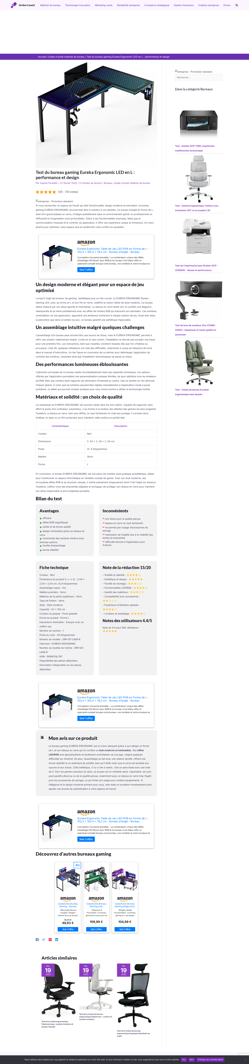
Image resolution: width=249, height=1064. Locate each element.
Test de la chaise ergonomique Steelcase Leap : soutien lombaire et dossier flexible (57, 1024)
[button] (237, 5)
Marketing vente (103, 5)
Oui (183, 1059)
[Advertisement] (124, 32)
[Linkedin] (56, 939)
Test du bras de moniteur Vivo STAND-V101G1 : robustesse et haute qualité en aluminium (195, 330)
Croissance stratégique (156, 5)
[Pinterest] (50, 939)
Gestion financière (184, 5)
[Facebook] (37, 939)
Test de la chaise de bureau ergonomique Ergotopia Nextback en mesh (133, 1033)
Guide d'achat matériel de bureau (132, 183)
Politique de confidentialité (210, 1059)
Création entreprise (208, 5)
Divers (226, 5)
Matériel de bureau (50, 5)
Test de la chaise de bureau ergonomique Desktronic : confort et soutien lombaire (95, 1016)
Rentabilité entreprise (128, 5)
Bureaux (108, 183)
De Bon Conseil (27, 5)
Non (192, 1059)
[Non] (245, 1059)
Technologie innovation (77, 5)
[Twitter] (43, 939)
